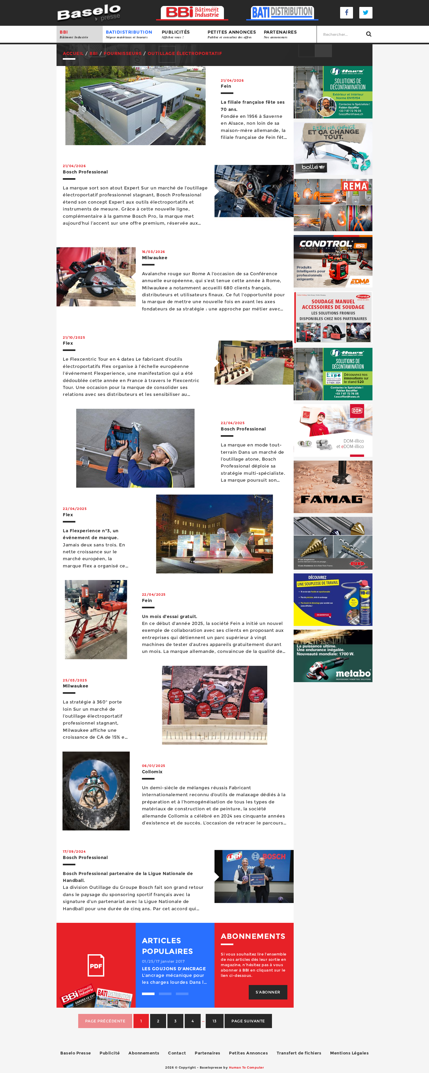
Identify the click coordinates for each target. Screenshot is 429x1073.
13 (215, 1021)
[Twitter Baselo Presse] (365, 13)
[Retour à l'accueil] (89, 12)
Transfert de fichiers (299, 1052)
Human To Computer (246, 1067)
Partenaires (280, 34)
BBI (74, 34)
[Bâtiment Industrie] (192, 12)
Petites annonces (232, 34)
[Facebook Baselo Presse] (346, 13)
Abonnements (144, 1052)
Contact (177, 1052)
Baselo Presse (75, 1052)
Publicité (110, 1052)
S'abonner (268, 992)
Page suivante (248, 1021)
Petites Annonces (248, 1052)
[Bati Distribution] (282, 12)
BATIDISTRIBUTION (129, 34)
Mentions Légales (349, 1052)
